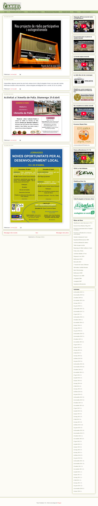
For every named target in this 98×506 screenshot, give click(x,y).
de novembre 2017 (78, 311)
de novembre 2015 (78, 336)
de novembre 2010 (78, 488)
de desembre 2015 (78, 333)
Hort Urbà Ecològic (78, 270)
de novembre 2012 (78, 433)
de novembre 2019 (78, 295)
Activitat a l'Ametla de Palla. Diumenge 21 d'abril (32, 97)
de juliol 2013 (77, 411)
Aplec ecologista (85, 11)
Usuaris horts (66, 11)
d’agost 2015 (77, 344)
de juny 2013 (77, 414)
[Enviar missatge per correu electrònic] (20, 74)
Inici (5, 11)
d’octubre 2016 (77, 319)
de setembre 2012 (78, 438)
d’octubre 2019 (77, 297)
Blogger (59, 502)
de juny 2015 (77, 347)
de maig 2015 (77, 350)
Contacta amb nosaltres (17, 11)
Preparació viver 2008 (79, 275)
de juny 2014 (77, 380)
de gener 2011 (77, 485)
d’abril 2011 (77, 480)
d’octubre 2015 (77, 339)
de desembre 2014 (78, 364)
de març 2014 (77, 389)
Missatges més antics (62, 233)
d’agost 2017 (77, 314)
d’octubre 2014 (77, 369)
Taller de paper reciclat (79, 245)
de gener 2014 (77, 394)
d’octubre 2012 (77, 436)
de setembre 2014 (78, 372)
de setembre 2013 (78, 405)
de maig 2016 (77, 328)
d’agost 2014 (77, 375)
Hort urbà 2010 (77, 262)
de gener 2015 (77, 361)
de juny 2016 (77, 325)
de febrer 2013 (77, 425)
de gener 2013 (77, 427)
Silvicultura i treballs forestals (81, 267)
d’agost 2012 (77, 441)
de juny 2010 (77, 491)
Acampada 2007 (78, 281)
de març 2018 (77, 303)
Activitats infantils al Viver (80, 253)
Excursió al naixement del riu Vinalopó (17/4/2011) (83, 229)
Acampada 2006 (78, 278)
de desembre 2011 (78, 461)
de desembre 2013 (78, 397)
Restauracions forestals (52, 11)
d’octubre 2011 (77, 466)
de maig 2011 (77, 477)
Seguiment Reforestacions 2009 (81, 240)
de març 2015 (77, 355)
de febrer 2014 (77, 391)
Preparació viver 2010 (79, 256)
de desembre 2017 (78, 308)
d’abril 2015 (77, 353)
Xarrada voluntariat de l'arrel (80, 237)
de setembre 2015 (78, 342)
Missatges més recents (10, 233)
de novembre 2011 (78, 463)
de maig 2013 (77, 416)
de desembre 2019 (78, 292)
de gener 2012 (77, 458)
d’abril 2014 (77, 386)
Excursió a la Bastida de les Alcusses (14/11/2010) (82, 233)
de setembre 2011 (78, 469)
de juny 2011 (77, 474)
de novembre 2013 (78, 400)
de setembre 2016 (78, 322)
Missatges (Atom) (40, 237)
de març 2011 (77, 483)
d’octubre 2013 (77, 402)
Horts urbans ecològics (34, 11)
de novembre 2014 (78, 366)
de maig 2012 (77, 449)
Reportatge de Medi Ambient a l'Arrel (83, 248)
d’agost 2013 (77, 408)
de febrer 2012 (77, 455)
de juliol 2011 (77, 472)
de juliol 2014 (77, 378)
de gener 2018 (77, 306)
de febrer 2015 (77, 358)
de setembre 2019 (78, 300)
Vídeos (75, 11)
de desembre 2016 (78, 317)
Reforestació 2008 (78, 273)
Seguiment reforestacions (80, 284)
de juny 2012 (77, 447)
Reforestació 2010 (78, 259)
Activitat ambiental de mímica (81, 242)
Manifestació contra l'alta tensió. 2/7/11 (83, 223)
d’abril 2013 (77, 419)
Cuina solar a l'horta (78, 251)
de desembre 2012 (78, 430)
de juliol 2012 (77, 444)
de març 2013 (77, 422)
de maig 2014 (77, 383)
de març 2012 (77, 452)
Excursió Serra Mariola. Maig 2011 (82, 226)
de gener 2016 (77, 331)
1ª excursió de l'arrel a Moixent (81, 264)
